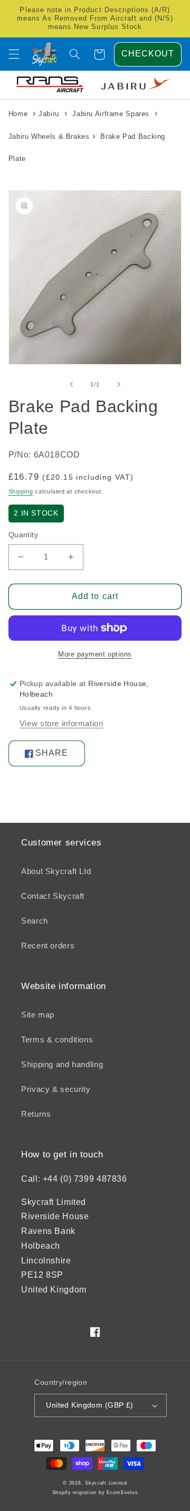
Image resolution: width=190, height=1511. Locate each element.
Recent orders (47, 946)
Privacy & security (55, 1089)
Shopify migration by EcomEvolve (95, 1492)
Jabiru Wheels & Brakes (49, 136)
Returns (36, 1114)
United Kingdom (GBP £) (89, 1405)
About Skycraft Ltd (56, 871)
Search (34, 921)
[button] (14, 54)
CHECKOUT (147, 53)
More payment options (95, 654)
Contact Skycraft (52, 896)
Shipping (20, 491)
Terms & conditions (57, 1039)
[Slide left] (71, 384)
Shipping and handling (62, 1064)
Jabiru (49, 114)
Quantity (23, 535)
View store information (61, 723)
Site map (37, 1015)
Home (18, 114)
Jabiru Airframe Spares (110, 114)
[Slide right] (118, 384)
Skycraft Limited (106, 1483)
